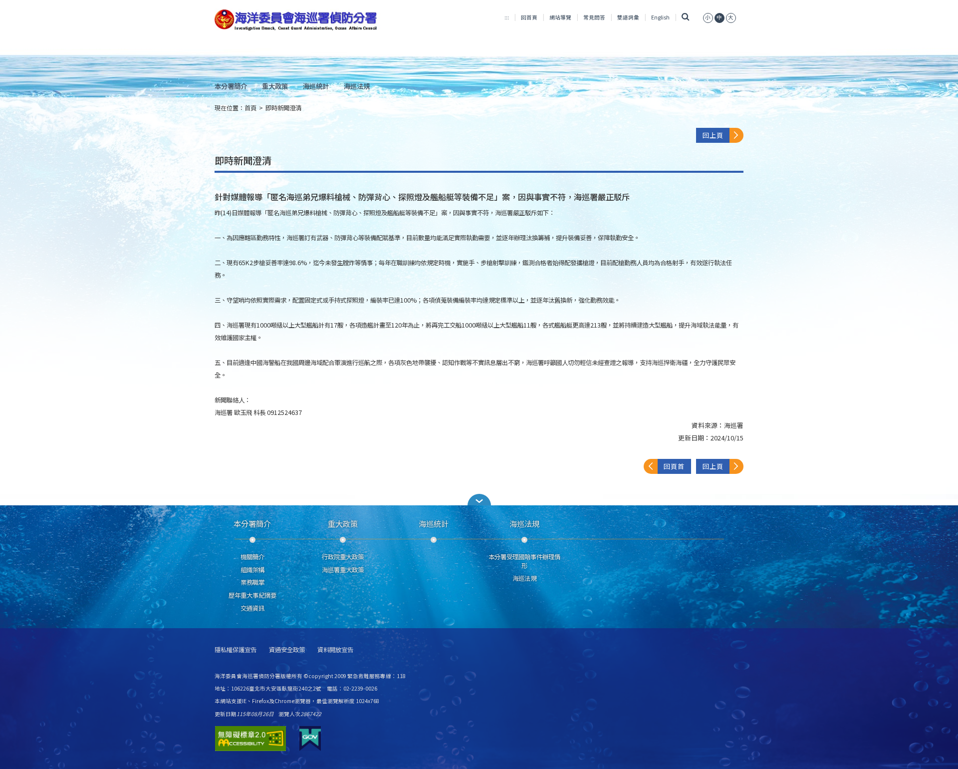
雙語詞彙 (628, 17)
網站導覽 (560, 17)
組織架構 (252, 569)
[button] (479, 499)
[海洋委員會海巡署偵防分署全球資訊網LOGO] (298, 19)
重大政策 (275, 86)
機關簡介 (252, 556)
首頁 (250, 107)
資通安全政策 (287, 650)
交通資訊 (252, 608)
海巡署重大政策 (343, 569)
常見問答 (594, 17)
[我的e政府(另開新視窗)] (310, 738)
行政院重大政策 (343, 556)
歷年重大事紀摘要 (252, 595)
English (660, 17)
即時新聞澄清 (283, 107)
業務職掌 (252, 582)
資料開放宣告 (335, 650)
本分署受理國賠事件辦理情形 (524, 561)
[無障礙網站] (250, 738)
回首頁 (529, 17)
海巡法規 (357, 86)
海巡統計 (316, 86)
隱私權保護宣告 (235, 650)
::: (506, 17)
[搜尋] (685, 17)
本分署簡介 (231, 86)
